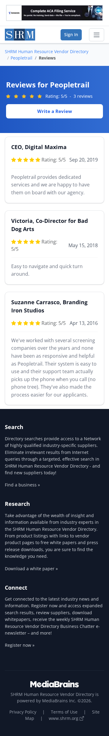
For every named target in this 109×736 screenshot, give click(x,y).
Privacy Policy (22, 712)
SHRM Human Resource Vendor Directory (46, 51)
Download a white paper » (31, 568)
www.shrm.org (64, 718)
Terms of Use (64, 712)
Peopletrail (21, 58)
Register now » (20, 645)
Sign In (71, 34)
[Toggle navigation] (96, 35)
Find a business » (22, 485)
